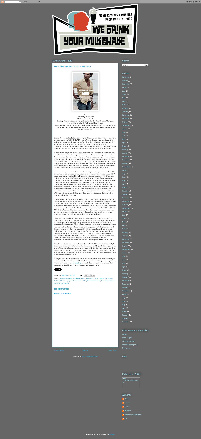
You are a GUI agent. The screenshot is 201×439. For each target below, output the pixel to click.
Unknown (65, 275)
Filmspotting (76, 263)
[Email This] (85, 275)
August (124, 87)
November (125, 118)
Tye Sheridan (65, 283)
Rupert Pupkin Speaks (129, 345)
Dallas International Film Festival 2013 (72, 278)
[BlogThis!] (87, 275)
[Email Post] (80, 275)
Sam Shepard (106, 281)
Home (85, 351)
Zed (126, 419)
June (124, 94)
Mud (84, 281)
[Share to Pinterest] (94, 275)
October (125, 81)
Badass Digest (127, 338)
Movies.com (126, 348)
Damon (127, 399)
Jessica (127, 403)
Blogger (112, 434)
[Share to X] (89, 275)
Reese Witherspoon (93, 281)
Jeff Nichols (109, 278)
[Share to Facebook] (91, 275)
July (123, 91)
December (125, 77)
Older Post (112, 351)
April (123, 101)
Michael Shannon (76, 281)
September (126, 84)
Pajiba (124, 334)
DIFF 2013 (89, 278)
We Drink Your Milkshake (133, 415)
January (125, 112)
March (124, 105)
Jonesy (127, 407)
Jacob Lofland (99, 278)
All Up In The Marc (128, 341)
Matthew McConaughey (62, 281)
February (125, 108)
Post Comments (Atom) (90, 356)
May (123, 98)
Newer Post (59, 351)
